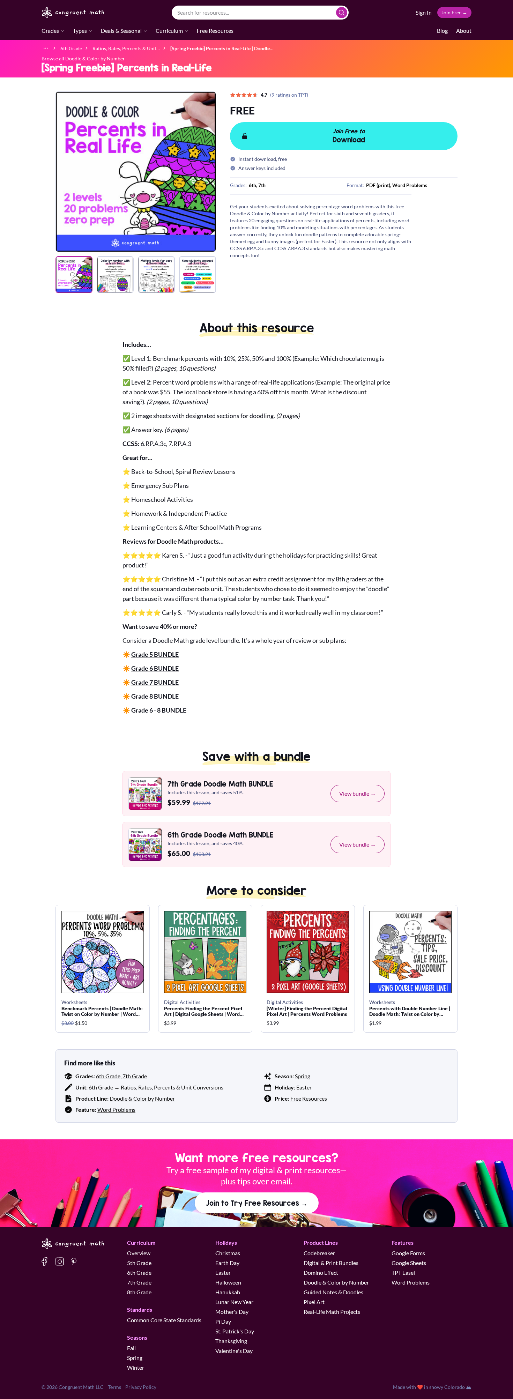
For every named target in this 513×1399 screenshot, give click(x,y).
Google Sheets (409, 1262)
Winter (135, 1367)
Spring (302, 1076)
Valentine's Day (234, 1350)
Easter (304, 1087)
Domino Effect (321, 1272)
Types (80, 30)
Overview (138, 1253)
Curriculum (169, 30)
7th (262, 185)
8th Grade (139, 1292)
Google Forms (408, 1253)
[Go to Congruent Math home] (73, 12)
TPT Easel (403, 1272)
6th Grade (108, 1076)
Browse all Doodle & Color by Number (83, 58)
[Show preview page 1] (73, 274)
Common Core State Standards (164, 1320)
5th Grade (139, 1262)
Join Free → (454, 12)
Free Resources (215, 30)
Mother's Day (231, 1311)
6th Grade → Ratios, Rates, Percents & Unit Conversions (156, 1087)
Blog (442, 30)
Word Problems (116, 1109)
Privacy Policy (140, 1387)
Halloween (228, 1282)
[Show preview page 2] (115, 274)
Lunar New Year (234, 1301)
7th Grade (134, 1076)
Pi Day (223, 1321)
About (463, 30)
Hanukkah (227, 1292)
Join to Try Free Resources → (256, 1203)
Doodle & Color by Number (142, 1098)
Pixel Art (314, 1301)
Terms (114, 1387)
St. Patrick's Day (234, 1331)
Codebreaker (319, 1253)
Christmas (227, 1253)
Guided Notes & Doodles (333, 1292)
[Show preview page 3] (156, 274)
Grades (50, 30)
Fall (131, 1348)
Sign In (424, 12)
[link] (222, 48)
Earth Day (227, 1262)
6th (252, 185)
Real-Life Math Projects (332, 1311)
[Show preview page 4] (197, 274)
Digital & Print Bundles (331, 1262)
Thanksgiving (231, 1341)
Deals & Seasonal (121, 30)
